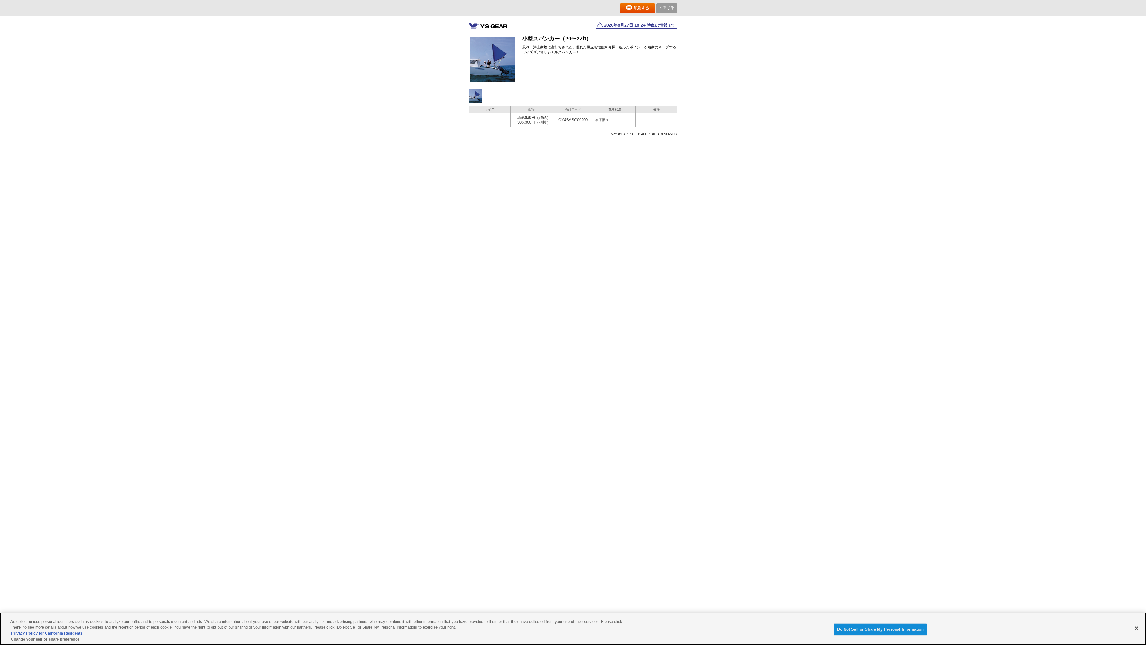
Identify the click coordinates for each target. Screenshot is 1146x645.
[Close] (1136, 628)
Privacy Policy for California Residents (46, 633)
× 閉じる (666, 7)
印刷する (641, 8)
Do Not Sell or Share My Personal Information (880, 629)
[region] (573, 629)
